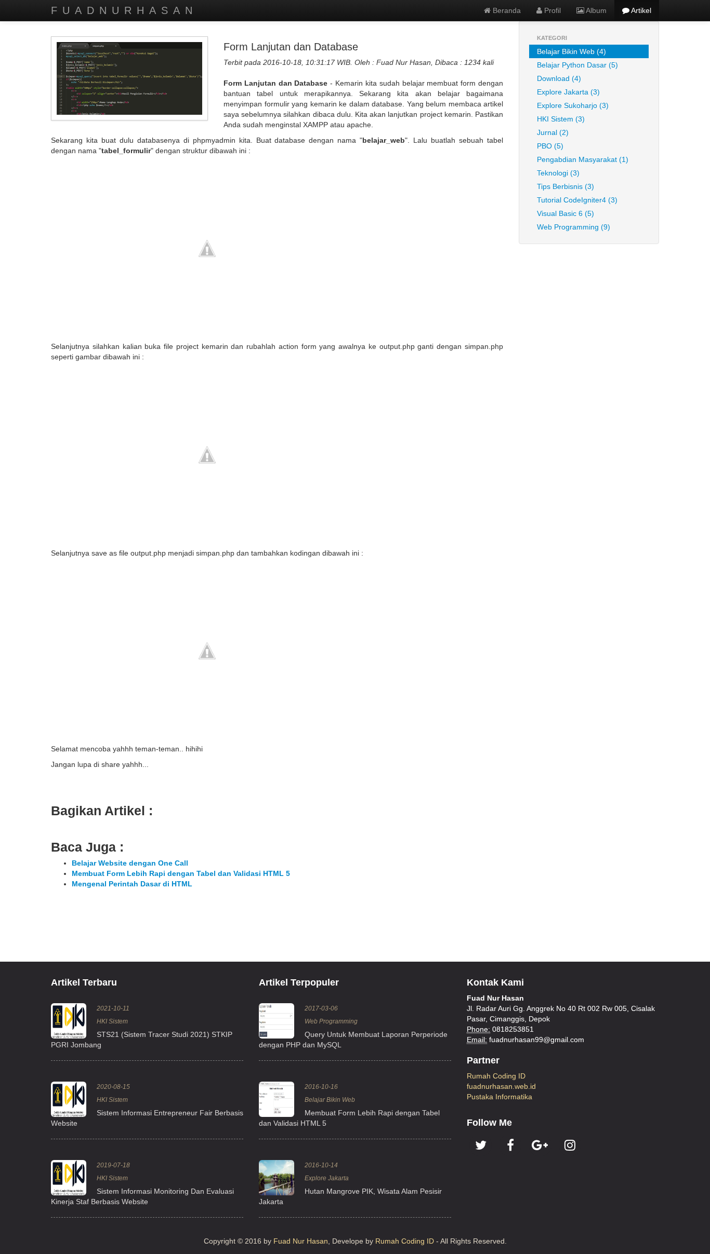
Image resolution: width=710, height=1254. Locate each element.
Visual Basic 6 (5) (565, 213)
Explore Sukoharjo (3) (573, 105)
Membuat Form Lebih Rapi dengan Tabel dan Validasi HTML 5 (181, 873)
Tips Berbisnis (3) (565, 186)
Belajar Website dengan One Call (130, 863)
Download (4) (559, 78)
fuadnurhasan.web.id (501, 1086)
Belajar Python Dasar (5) (577, 65)
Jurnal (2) (553, 132)
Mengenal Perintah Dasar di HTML (132, 884)
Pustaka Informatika (499, 1097)
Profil (551, 10)
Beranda (506, 10)
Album (595, 10)
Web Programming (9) (573, 227)
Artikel (640, 10)
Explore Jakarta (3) (568, 92)
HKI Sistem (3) (561, 119)
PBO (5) (550, 146)
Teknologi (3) (558, 173)
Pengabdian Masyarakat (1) (582, 159)
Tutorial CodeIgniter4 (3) (577, 200)
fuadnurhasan (124, 10)
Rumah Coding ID (496, 1076)
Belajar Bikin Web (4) (571, 51)
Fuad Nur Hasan (300, 1241)
